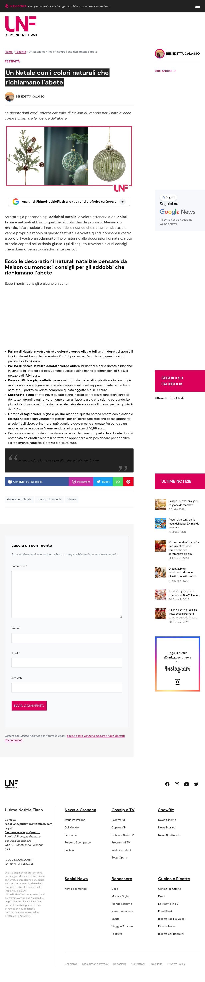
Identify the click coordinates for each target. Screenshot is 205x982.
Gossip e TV (123, 809)
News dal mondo (76, 889)
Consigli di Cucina (169, 889)
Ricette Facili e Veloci (171, 919)
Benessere (122, 878)
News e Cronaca (80, 809)
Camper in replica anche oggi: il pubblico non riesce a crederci (68, 6)
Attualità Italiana (75, 820)
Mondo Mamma (122, 904)
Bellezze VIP (119, 820)
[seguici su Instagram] (177, 784)
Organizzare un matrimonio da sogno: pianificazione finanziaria (183, 572)
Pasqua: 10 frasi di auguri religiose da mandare (183, 503)
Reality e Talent (121, 850)
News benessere (122, 911)
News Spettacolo (169, 835)
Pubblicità (156, 964)
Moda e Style (120, 896)
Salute (116, 919)
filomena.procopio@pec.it (22, 832)
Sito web (16, 678)
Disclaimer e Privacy (95, 964)
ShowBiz (166, 809)
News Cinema (167, 820)
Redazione (120, 964)
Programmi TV (121, 842)
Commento (19, 566)
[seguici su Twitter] (196, 784)
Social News (76, 878)
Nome (15, 628)
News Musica (166, 827)
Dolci (161, 896)
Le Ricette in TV (168, 904)
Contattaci (138, 964)
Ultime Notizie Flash (169, 398)
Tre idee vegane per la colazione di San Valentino (184, 593)
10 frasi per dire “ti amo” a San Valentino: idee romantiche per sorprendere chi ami (184, 548)
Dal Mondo (72, 827)
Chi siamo (71, 964)
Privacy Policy (176, 964)
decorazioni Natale (19, 499)
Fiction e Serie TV (123, 835)
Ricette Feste (166, 926)
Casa (115, 889)
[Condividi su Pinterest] (128, 482)
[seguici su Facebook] (167, 784)
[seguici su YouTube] (187, 784)
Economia (71, 835)
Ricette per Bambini (171, 934)
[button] (197, 6)
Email (15, 653)
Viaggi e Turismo (122, 926)
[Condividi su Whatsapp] (118, 482)
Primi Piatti (165, 911)
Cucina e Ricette (174, 878)
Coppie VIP (119, 827)
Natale (72, 499)
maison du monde (49, 499)
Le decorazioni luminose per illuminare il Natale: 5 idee (58, 460)
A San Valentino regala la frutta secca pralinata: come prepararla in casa (183, 613)
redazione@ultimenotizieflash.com (28, 824)
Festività (20, 51)
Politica (69, 850)
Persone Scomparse (78, 842)
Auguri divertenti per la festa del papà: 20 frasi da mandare (184, 523)
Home (9, 51)
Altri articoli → (165, 71)
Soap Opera (119, 857)
